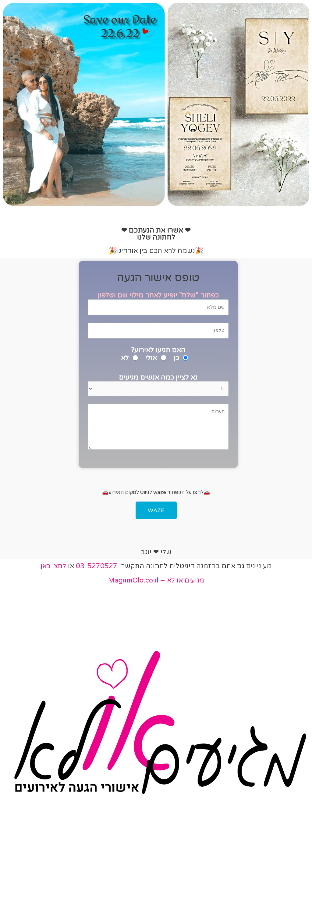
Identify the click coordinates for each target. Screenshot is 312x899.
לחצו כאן (53, 566)
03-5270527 (96, 566)
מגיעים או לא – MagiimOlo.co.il (156, 580)
